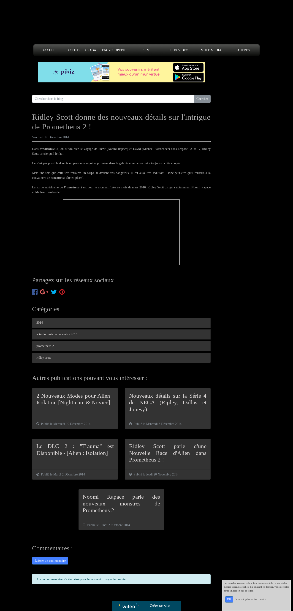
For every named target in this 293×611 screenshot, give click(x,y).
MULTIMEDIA (211, 50)
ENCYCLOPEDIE (114, 50)
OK (229, 599)
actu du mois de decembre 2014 (56, 334)
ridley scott (43, 357)
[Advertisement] (146, 25)
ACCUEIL (50, 50)
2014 (39, 322)
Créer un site (160, 605)
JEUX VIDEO (178, 50)
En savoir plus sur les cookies (250, 599)
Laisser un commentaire (50, 560)
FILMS (146, 50)
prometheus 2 (45, 346)
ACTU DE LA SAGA (82, 50)
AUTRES (243, 50)
